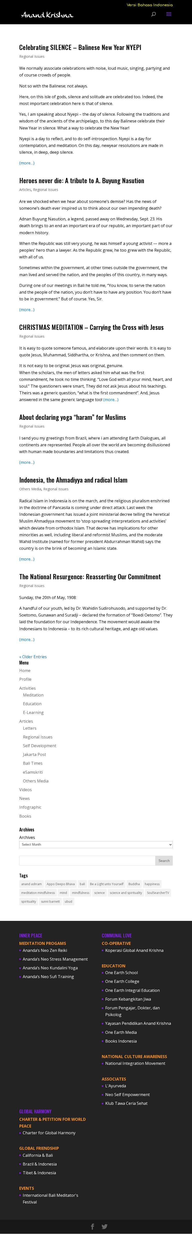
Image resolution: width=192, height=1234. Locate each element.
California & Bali (38, 1155)
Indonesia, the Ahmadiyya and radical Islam (73, 480)
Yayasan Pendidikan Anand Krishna (138, 1023)
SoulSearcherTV (158, 893)
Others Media (30, 489)
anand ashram (31, 884)
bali (82, 884)
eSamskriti (33, 772)
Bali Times (32, 763)
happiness (152, 884)
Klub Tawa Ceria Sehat (126, 1103)
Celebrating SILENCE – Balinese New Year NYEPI (80, 47)
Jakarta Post (34, 754)
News (24, 798)
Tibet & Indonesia (39, 1173)
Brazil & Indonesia (40, 1164)
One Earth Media (121, 1032)
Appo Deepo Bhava (61, 884)
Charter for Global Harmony (49, 1133)
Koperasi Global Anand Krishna (134, 950)
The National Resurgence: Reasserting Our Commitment (90, 576)
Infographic (30, 807)
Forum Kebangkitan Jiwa (128, 999)
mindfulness (80, 893)
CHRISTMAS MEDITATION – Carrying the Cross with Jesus (91, 327)
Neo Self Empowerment (127, 1094)
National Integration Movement (135, 1063)
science (99, 893)
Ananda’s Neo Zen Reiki (45, 950)
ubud (68, 901)
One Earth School (121, 972)
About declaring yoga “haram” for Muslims (72, 417)
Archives (27, 837)
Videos (25, 789)
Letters (29, 728)
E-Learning (33, 712)
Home (24, 670)
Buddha (134, 884)
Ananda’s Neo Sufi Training (48, 976)
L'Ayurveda (115, 1086)
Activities (27, 688)
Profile (25, 679)
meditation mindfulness (38, 893)
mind (63, 893)
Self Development (39, 745)
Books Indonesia (121, 1041)
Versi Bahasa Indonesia (150, 5)
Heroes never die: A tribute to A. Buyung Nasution (81, 180)
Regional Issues (31, 56)
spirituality (28, 901)
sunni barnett (50, 901)
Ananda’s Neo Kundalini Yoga (50, 968)
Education (32, 703)
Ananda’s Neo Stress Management (55, 959)
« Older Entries (33, 656)
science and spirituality (126, 893)
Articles (25, 189)
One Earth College (122, 981)
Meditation (33, 695)
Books (25, 816)
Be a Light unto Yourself (107, 884)
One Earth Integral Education (132, 990)
